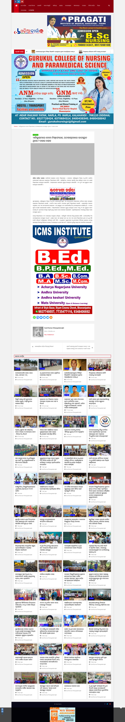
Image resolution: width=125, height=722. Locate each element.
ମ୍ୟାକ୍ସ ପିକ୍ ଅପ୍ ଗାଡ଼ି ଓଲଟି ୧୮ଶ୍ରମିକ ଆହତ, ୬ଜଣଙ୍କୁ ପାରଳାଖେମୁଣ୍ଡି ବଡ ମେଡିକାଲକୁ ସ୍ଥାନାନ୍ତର (99, 549)
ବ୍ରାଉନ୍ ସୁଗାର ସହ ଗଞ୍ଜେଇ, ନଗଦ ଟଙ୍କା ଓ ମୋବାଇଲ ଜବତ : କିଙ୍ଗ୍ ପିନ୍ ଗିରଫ (25, 432)
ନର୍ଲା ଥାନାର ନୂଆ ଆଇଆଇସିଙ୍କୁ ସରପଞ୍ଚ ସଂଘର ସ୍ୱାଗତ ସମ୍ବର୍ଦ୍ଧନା (99, 401)
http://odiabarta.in (49, 334)
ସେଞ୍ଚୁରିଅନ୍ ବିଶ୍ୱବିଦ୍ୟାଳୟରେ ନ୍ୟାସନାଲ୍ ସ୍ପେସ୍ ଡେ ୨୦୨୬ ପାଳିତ (25, 489)
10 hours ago (44, 406)
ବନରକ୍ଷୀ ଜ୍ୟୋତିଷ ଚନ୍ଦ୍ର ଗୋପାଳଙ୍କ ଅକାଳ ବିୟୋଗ (73, 547)
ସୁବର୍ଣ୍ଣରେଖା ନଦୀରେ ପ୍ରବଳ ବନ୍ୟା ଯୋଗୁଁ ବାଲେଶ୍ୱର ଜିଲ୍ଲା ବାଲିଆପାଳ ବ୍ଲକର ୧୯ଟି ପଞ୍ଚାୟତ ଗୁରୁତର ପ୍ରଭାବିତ (25, 632)
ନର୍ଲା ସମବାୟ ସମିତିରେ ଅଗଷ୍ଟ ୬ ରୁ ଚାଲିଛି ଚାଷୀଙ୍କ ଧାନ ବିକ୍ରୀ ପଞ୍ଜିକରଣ (99, 460)
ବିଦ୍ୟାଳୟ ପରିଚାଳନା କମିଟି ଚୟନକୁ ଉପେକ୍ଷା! (97, 374)
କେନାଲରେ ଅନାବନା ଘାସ (72, 686)
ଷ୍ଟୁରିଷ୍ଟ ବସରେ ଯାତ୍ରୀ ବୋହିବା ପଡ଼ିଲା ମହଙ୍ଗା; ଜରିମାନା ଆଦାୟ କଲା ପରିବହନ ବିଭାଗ (99, 521)
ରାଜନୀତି (39, 5)
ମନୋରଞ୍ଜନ (68, 5)
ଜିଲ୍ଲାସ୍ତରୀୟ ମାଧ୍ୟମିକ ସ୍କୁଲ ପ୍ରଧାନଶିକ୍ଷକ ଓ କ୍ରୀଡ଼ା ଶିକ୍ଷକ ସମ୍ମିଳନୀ (25, 548)
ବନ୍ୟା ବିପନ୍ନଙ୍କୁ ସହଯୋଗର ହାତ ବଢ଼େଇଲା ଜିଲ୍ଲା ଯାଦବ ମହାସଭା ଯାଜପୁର (49, 548)
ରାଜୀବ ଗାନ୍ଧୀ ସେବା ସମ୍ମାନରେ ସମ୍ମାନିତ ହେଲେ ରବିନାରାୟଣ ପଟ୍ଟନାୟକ (74, 631)
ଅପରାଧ (84, 5)
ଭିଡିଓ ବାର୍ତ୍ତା (91, 5)
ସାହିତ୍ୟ (55, 5)
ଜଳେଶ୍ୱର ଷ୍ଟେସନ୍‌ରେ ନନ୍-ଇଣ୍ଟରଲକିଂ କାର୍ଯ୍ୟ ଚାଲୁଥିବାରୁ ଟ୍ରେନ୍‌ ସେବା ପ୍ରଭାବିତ (25, 576)
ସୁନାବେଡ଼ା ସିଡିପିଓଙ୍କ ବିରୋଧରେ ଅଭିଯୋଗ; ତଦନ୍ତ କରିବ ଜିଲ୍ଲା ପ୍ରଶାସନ (25, 605)
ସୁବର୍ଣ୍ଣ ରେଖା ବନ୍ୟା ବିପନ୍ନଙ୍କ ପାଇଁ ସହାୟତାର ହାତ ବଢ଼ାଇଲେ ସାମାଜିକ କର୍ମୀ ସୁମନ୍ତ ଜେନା (25, 521)
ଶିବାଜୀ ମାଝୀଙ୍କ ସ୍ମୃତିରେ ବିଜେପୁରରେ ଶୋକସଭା (72, 658)
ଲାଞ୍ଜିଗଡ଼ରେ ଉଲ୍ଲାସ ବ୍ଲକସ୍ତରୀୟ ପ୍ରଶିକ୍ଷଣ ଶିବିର (50, 488)
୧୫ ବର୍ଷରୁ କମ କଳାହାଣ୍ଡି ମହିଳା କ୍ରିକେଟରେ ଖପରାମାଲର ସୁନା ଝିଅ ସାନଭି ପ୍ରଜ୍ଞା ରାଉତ (49, 631)
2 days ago (69, 524)
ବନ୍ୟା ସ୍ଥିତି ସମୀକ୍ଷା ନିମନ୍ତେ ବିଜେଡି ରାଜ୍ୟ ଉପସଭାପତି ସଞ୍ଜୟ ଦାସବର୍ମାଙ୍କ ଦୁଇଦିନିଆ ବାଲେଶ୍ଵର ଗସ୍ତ (98, 689)
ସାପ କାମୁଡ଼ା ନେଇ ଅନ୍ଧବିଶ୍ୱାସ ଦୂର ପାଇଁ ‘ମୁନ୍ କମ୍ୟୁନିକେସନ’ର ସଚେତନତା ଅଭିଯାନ (25, 460)
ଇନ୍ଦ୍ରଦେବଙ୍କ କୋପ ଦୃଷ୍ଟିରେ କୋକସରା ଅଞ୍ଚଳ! (50, 374)
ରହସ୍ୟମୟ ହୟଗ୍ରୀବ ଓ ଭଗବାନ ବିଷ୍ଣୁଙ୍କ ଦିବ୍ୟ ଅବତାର (74, 520)
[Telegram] (47, 317)
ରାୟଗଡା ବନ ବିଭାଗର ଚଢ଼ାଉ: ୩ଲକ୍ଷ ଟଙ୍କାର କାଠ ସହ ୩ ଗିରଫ (49, 401)
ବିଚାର (98, 5)
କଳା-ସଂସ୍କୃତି (47, 5)
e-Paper (31, 10)
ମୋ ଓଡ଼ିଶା (23, 5)
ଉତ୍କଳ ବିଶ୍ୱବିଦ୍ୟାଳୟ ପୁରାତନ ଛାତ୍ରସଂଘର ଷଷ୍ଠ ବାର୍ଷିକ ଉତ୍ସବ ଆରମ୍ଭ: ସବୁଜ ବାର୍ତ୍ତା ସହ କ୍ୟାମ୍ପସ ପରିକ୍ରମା (74, 577)
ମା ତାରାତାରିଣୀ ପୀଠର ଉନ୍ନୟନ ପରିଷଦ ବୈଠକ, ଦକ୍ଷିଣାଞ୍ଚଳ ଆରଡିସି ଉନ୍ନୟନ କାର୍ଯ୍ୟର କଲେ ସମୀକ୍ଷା (73, 461)
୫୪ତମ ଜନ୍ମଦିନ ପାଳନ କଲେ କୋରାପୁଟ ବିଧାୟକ (49, 604)
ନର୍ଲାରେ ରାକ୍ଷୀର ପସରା (47, 574)
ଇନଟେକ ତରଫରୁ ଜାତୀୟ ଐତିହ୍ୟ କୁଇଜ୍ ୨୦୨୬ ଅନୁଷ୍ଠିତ (74, 431)
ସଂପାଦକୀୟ (23, 10)
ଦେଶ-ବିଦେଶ (32, 5)
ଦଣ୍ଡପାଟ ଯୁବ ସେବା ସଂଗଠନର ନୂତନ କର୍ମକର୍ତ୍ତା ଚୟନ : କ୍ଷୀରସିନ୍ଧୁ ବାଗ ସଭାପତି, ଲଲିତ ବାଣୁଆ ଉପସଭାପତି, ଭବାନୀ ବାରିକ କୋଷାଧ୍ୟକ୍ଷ (74, 403)
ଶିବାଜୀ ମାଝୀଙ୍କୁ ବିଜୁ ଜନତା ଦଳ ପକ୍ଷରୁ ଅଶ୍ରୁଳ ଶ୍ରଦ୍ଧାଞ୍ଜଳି (98, 630)
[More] (50, 317)
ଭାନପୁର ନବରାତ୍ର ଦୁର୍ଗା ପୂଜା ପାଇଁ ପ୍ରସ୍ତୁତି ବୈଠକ (98, 658)
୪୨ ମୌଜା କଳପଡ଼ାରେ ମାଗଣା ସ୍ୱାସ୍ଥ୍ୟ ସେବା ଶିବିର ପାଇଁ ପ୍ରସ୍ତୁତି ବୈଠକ (73, 489)
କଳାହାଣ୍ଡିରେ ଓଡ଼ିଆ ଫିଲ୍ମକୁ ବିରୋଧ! (44, 346)
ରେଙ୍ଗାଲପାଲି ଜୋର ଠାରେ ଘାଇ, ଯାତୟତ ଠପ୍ (24, 374)
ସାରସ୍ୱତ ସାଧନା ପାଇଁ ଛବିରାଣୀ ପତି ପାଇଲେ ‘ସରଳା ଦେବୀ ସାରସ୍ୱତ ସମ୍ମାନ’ (49, 688)
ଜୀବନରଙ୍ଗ (77, 5)
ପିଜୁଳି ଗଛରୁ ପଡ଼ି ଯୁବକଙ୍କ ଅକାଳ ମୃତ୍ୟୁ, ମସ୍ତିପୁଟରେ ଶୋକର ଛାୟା (23, 401)
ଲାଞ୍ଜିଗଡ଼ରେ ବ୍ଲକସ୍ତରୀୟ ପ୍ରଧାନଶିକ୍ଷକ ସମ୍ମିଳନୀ (73, 604)
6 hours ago (94, 377)
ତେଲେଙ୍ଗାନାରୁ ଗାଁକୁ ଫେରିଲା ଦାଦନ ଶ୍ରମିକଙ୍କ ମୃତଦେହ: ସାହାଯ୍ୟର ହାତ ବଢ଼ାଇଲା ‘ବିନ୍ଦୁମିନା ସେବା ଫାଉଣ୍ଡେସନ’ (98, 433)
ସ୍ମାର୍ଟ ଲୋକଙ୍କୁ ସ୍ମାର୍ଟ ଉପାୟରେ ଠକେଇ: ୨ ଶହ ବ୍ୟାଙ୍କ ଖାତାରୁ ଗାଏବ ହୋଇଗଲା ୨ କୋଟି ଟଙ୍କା (78, 347)
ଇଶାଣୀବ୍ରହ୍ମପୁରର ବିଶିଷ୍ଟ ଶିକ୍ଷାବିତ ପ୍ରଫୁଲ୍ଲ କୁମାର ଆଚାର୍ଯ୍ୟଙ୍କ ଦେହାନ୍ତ (73, 375)
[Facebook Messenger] (41, 317)
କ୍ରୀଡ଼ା (61, 5)
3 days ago (20, 609)
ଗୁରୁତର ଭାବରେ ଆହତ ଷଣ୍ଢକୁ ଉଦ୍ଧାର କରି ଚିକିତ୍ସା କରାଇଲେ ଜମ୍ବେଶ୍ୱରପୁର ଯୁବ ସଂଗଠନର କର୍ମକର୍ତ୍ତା (99, 577)
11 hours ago (69, 410)
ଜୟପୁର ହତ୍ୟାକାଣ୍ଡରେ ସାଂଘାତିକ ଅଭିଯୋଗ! (47, 520)
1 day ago (68, 434)
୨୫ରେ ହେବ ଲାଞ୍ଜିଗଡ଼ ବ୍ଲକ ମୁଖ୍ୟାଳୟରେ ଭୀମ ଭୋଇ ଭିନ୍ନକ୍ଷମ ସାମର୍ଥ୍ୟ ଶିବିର (49, 432)
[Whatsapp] (34, 317)
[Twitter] (44, 317)
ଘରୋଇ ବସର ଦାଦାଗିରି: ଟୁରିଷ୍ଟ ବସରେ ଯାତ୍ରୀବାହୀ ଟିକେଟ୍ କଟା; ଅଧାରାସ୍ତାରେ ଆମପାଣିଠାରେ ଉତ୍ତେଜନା (50, 660)
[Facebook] (37, 317)
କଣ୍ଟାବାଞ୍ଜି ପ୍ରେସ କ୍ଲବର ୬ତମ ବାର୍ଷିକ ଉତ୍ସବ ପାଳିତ (24, 658)
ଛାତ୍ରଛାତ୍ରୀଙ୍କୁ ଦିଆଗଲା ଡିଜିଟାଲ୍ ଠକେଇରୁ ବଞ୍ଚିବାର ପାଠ (99, 604)
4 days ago (93, 694)
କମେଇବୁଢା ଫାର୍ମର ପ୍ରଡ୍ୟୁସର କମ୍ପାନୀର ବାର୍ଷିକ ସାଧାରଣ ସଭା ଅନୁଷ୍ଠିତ (25, 688)
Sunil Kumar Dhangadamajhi (54, 328)
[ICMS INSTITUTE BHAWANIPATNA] (62, 226)
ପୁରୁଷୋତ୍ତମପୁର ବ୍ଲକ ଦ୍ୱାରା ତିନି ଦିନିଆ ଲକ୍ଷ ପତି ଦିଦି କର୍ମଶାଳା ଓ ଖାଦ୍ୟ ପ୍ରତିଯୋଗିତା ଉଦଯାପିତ (50, 461)
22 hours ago (94, 406)
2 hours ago (20, 377)
